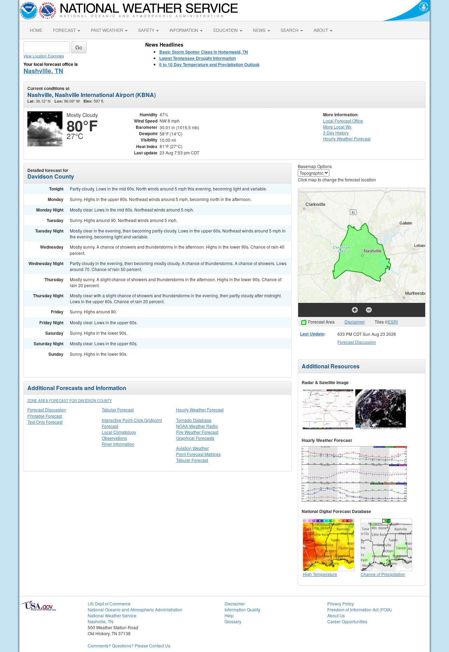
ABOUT (321, 30)
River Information (118, 444)
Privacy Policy (340, 603)
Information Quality (242, 609)
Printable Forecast (44, 416)
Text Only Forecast (44, 422)
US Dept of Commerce (109, 603)
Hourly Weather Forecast (199, 409)
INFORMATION (184, 30)
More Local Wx (337, 127)
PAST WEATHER (107, 30)
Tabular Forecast (118, 409)
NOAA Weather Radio (197, 426)
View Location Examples (44, 55)
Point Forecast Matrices (198, 454)
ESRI (393, 322)
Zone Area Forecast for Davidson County (69, 400)
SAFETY (146, 30)
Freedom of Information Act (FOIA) (359, 609)
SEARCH (290, 30)
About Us (336, 615)
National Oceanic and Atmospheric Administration (135, 609)
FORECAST (65, 30)
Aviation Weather (192, 448)
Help (229, 615)
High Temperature (320, 574)
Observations (114, 438)
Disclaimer (354, 322)
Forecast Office (343, 121)
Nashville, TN (43, 70)
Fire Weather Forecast (197, 432)
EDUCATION (226, 30)
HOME (36, 30)
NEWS (260, 30)
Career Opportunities (347, 621)
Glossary (232, 621)
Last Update (312, 334)
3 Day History (336, 133)
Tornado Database (194, 420)
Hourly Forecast (346, 138)
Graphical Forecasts (195, 438)
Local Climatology (119, 432)
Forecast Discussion (46, 409)
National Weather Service (112, 615)
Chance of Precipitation (383, 574)
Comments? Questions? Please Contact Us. (129, 645)
